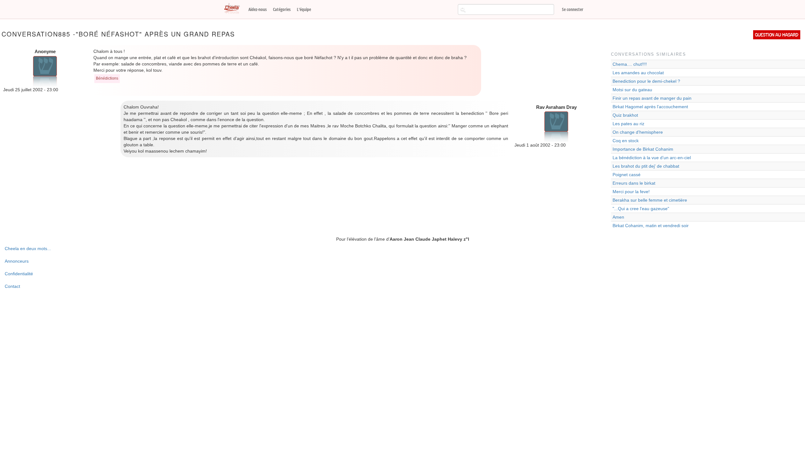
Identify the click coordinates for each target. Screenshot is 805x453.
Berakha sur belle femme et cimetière (650, 200)
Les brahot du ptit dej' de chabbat (646, 166)
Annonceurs (17, 261)
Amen (618, 217)
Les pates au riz (628, 123)
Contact (12, 286)
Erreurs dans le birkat (634, 183)
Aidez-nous (257, 9)
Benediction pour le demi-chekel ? (646, 81)
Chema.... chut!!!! (630, 64)
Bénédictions (107, 78)
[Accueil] (234, 9)
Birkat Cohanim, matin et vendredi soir (651, 225)
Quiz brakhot (625, 115)
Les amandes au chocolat (638, 72)
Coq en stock (626, 140)
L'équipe (304, 9)
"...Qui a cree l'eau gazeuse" (641, 208)
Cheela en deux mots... (28, 248)
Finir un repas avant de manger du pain (652, 98)
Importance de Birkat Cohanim (643, 149)
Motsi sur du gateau (632, 89)
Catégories (282, 9)
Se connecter (572, 9)
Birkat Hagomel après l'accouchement (650, 106)
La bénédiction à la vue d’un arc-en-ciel (652, 157)
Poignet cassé (627, 174)
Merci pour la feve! (631, 191)
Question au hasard (776, 34)
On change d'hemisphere (638, 132)
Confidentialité (19, 273)
